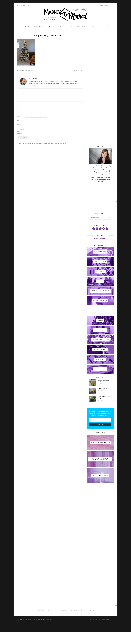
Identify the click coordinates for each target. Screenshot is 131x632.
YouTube (100, 181)
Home (51, 26)
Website (19, 124)
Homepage (26, 26)
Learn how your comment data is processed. (52, 143)
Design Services (39, 26)
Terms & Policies (49, 619)
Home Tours (81, 26)
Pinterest (107, 179)
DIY (60, 26)
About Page (51, 83)
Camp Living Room (102, 388)
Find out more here (100, 238)
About (94, 26)
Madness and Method (30, 619)
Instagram (100, 179)
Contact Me (104, 26)
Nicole (31, 70)
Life (69, 26)
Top (112, 619)
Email (19, 120)
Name (19, 116)
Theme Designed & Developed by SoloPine (99, 619)
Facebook (93, 179)
